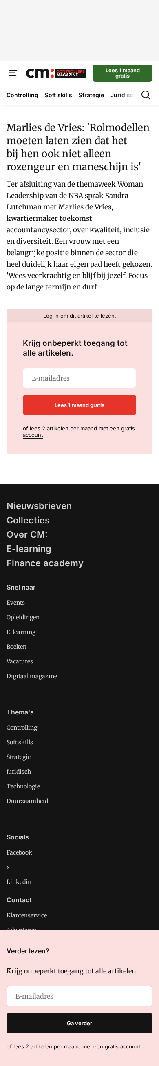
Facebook (19, 852)
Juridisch (19, 771)
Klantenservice (27, 915)
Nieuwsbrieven (39, 506)
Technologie (23, 786)
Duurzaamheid (27, 801)
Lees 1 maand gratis (123, 73)
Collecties (28, 520)
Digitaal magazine (32, 676)
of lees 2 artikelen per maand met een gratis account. (74, 1046)
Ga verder (79, 1023)
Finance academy (45, 563)
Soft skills (20, 742)
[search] (145, 95)
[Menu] (13, 73)
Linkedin (19, 882)
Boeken (16, 646)
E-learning (29, 548)
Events (16, 602)
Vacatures (20, 661)
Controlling (22, 727)
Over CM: (27, 534)
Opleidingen (23, 617)
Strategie (19, 757)
